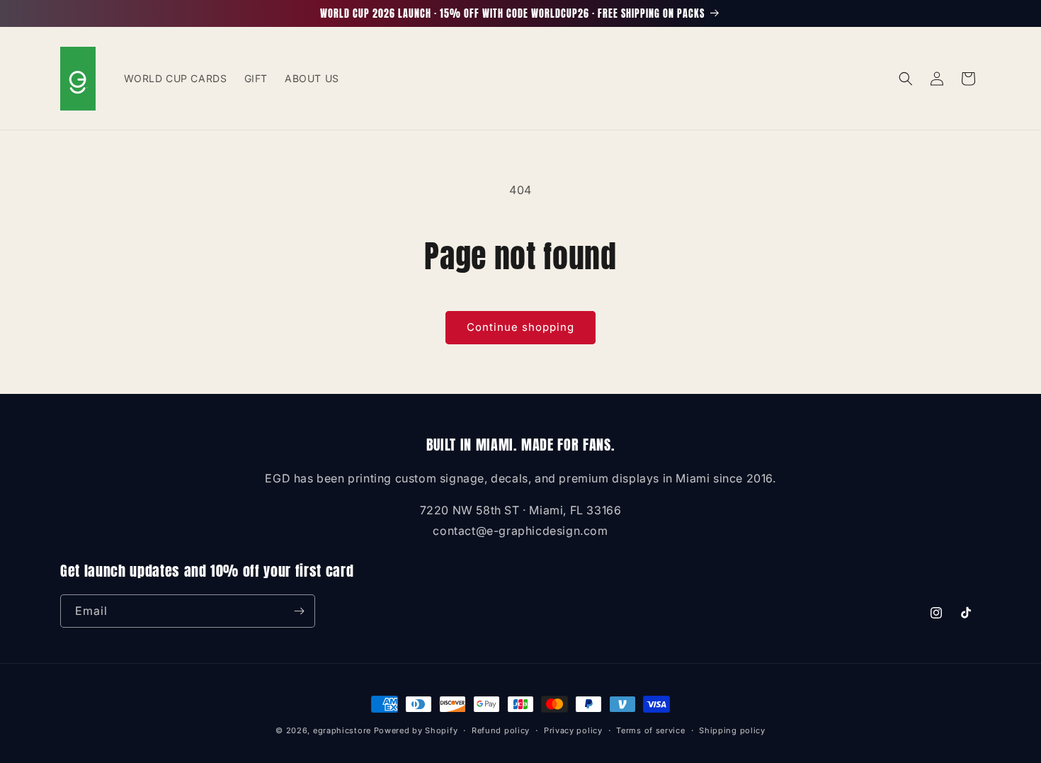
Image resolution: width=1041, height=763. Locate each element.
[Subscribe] (298, 611)
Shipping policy (732, 730)
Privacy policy (573, 730)
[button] (905, 78)
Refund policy (501, 730)
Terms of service (650, 730)
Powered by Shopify (416, 730)
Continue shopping (520, 327)
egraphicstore (342, 730)
